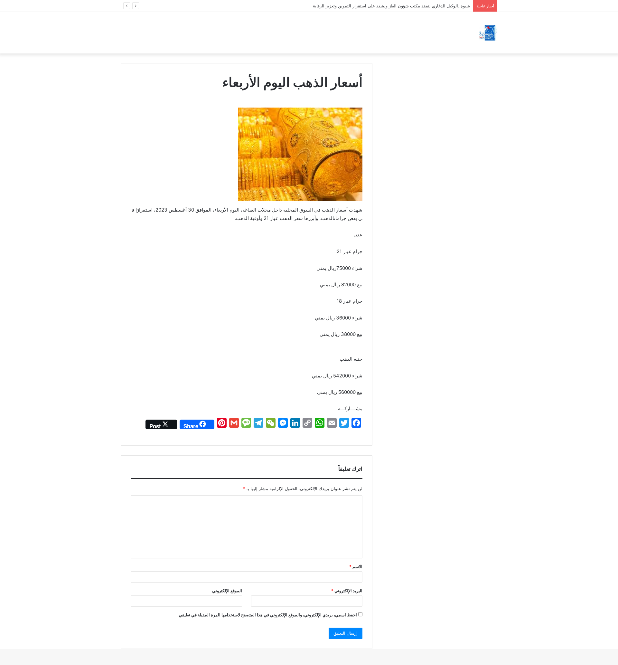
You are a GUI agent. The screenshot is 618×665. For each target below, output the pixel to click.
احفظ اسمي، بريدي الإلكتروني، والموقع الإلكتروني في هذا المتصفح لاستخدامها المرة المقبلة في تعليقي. (267, 614)
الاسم (355, 566)
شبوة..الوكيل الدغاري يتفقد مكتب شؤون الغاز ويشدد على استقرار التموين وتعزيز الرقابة (391, 5)
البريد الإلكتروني (346, 590)
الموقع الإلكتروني (227, 590)
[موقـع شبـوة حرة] (488, 33)
